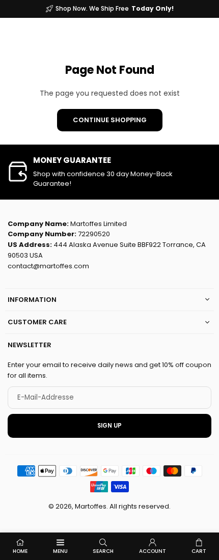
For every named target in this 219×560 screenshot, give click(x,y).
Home (20, 551)
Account (152, 551)
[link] (109, 172)
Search (103, 551)
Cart (198, 551)
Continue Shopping (110, 120)
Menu (60, 551)
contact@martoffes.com (48, 266)
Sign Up (109, 426)
